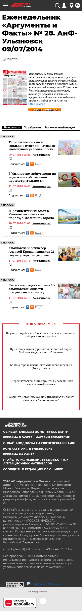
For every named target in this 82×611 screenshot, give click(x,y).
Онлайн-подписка (45, 109)
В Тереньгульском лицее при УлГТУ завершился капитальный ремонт (41, 382)
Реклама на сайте (18, 454)
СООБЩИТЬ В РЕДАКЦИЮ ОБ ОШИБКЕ (33, 469)
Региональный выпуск (60, 127)
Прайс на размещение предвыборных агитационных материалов (35, 461)
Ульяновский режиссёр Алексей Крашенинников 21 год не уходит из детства (32, 251)
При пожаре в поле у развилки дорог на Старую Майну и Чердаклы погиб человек (41, 350)
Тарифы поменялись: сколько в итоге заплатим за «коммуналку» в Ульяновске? (32, 145)
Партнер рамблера (37, 591)
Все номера (37, 103)
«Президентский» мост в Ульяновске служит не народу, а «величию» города (31, 214)
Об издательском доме (23, 432)
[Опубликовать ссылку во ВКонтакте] (27, 164)
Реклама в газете (17, 437)
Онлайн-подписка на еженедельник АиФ (39, 443)
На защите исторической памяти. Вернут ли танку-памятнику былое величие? (41, 398)
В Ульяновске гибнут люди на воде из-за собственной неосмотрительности (32, 177)
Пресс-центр (57, 432)
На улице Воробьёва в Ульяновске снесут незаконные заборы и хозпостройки (41, 334)
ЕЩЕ (38, 164)
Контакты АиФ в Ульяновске (27, 448)
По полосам (12, 127)
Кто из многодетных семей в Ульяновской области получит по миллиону (32, 288)
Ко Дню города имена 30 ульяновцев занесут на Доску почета (41, 366)
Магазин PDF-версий (52, 437)
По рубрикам (32, 127)
